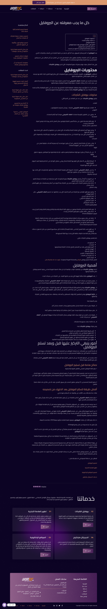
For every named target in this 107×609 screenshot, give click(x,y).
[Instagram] (56, 605)
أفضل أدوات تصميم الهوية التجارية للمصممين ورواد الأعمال (20, 83)
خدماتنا (50, 9)
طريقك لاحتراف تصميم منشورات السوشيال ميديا (21, 57)
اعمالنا (42, 9)
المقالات (33, 9)
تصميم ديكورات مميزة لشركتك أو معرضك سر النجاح (19, 37)
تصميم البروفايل (92, 463)
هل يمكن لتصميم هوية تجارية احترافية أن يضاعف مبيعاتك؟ (19, 50)
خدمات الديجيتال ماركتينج (90, 477)
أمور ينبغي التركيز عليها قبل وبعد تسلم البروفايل (81, 45)
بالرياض (79, 259)
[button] (40, 487)
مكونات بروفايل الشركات (87, 40)
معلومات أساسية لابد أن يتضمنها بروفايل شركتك (21, 63)
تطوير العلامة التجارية (91, 467)
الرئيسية (66, 9)
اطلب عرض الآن (40, 2)
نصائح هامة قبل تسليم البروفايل (85, 47)
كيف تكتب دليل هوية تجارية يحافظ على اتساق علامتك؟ (20, 91)
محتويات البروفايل (89, 38)
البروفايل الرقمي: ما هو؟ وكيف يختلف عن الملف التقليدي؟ (20, 113)
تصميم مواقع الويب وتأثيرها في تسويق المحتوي (20, 43)
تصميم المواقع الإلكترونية (89, 472)
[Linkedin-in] (54, 605)
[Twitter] (59, 605)
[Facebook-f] (62, 605)
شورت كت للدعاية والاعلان (52, 259)
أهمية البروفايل (90, 42)
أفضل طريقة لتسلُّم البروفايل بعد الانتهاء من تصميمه (80, 48)
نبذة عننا (59, 9)
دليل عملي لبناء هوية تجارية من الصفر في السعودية (20, 97)
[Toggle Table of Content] (93, 36)
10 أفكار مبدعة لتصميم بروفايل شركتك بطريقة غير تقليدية (20, 105)
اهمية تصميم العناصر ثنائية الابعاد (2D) (20, 30)
